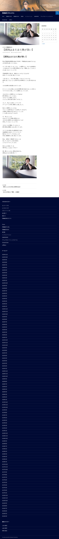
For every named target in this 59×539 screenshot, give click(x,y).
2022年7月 (4, 321)
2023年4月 (4, 298)
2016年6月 (4, 511)
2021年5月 (4, 358)
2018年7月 (4, 446)
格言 (3, 215)
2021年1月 (4, 368)
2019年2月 (4, 428)
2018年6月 (4, 448)
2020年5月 (4, 389)
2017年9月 (4, 472)
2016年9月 (4, 503)
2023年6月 (4, 293)
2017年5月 (4, 482)
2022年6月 (4, 324)
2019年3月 (4, 425)
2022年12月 (5, 309)
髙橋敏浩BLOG (9, 47)
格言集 (22, 16)
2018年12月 (5, 433)
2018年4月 (4, 454)
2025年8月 (4, 262)
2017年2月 (4, 490)
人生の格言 (4, 525)
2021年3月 (4, 363)
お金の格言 (4, 528)
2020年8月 (4, 381)
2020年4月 (4, 391)
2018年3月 (4, 456)
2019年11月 (5, 404)
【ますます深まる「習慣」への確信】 (11, 191)
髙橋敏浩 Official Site (8, 13)
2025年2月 (4, 277)
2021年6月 (4, 355)
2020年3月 (4, 394)
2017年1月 (4, 492)
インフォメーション (28, 16)
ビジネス (4, 47)
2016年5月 (4, 513)
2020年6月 (4, 386)
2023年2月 (4, 303)
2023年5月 (4, 296)
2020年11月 (5, 373)
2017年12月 (5, 464)
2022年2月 (4, 334)
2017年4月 (4, 485)
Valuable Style (4, 19)
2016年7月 (4, 508)
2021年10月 (5, 345)
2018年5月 (4, 451)
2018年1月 (4, 461)
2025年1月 (4, 280)
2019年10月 (5, 407)
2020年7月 (4, 384)
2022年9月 (4, 316)
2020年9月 (4, 378)
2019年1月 (4, 430)
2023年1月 (4, 306)
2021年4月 (4, 360)
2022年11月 (5, 311)
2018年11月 (5, 435)
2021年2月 (4, 365)
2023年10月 (5, 283)
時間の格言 (4, 530)
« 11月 (43, 43)
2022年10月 (5, 314)
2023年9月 (4, 285)
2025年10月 (5, 257)
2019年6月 (4, 417)
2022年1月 (4, 337)
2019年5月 (4, 420)
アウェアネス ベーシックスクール (47, 16)
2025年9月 (4, 259)
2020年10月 (5, 376)
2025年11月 (5, 254)
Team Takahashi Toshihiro (17, 52)
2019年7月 (4, 415)
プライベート (5, 210)
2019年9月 (4, 410)
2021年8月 (4, 350)
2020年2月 (4, 397)
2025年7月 (4, 264)
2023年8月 (4, 288)
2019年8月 (4, 412)
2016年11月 (5, 498)
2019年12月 (5, 402)
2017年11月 (5, 466)
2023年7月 (4, 290)
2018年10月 (5, 438)
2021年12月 (5, 340)
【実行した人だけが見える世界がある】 (12, 186)
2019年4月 (4, 422)
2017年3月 (4, 487)
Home (3, 16)
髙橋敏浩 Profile (9, 16)
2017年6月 (4, 479)
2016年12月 (5, 495)
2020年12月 (5, 371)
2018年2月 (4, 459)
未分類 (3, 213)
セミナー (4, 205)
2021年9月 (4, 347)
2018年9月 (4, 441)
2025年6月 (4, 267)
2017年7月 (4, 477)
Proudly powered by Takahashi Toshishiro (10, 537)
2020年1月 (4, 399)
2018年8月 (4, 443)
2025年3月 (4, 275)
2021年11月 (5, 342)
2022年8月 (4, 319)
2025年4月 (4, 272)
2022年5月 (4, 327)
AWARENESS (36, 16)
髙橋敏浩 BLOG (16, 16)
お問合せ (10, 19)
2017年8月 (4, 474)
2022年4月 (4, 329)
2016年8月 (4, 505)
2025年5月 (4, 270)
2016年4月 (4, 516)
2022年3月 (4, 332)
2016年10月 (5, 500)
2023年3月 (4, 301)
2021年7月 (4, 353)
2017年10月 (5, 469)
